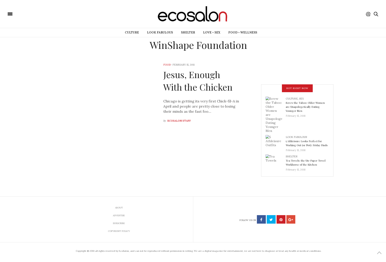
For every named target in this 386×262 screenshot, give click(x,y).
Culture (132, 32)
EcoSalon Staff (179, 120)
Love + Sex (211, 32)
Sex (301, 98)
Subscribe (119, 223)
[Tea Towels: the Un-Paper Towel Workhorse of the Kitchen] (276, 162)
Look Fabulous (160, 32)
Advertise (119, 215)
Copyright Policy (119, 231)
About (119, 207)
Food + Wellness (242, 32)
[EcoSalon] (36, 13)
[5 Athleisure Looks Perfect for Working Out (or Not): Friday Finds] (276, 142)
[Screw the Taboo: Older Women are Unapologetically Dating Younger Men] (276, 114)
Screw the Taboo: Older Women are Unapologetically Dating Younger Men (305, 106)
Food (167, 64)
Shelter (188, 32)
